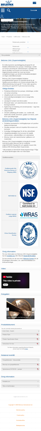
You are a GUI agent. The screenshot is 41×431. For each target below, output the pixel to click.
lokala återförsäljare (29, 256)
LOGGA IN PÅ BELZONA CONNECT (1, 17)
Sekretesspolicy (20, 410)
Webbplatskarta (20, 425)
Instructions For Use (8, 343)
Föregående (7, 309)
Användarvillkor (20, 420)
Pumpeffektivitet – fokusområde (11, 360)
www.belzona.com (7, 3)
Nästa (33, 309)
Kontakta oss (6, 381)
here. (26, 349)
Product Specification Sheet (10, 339)
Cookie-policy (20, 415)
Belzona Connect (28, 258)
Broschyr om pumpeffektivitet (11, 364)
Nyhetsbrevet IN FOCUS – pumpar (12, 369)
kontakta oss (11, 256)
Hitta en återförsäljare (8, 386)
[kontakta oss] (31, 3)
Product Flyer (6, 334)
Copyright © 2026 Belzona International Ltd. (20, 405)
